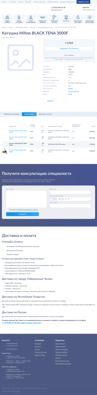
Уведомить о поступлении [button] (69, 48)
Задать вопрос (29, 114)
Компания (38, 343)
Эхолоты (58, 358)
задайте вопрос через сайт (30, 323)
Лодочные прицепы (61, 352)
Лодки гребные (60, 343)
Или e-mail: (53, 202)
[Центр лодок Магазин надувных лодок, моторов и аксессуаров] (7, 8)
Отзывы (20, 2)
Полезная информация (67, 2)
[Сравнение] (94, 2)
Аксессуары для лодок (62, 361)
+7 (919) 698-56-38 (58, 7)
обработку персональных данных (27, 209)
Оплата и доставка (39, 2)
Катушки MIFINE (73, 91)
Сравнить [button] (50, 101)
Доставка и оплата (45, 114)
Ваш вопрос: (10, 189)
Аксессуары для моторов (63, 363)
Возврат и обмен (53, 2)
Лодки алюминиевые (61, 349)
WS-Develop (16, 391)
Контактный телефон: (57, 196)
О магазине (12, 2)
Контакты (28, 2)
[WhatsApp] (68, 7)
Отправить (22, 214)
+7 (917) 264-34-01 (11, 346)
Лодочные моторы (61, 355)
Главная (4, 2)
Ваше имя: (53, 189)
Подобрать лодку (83, 2)
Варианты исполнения (12, 114)
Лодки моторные (60, 346)
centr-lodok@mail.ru (12, 349)
